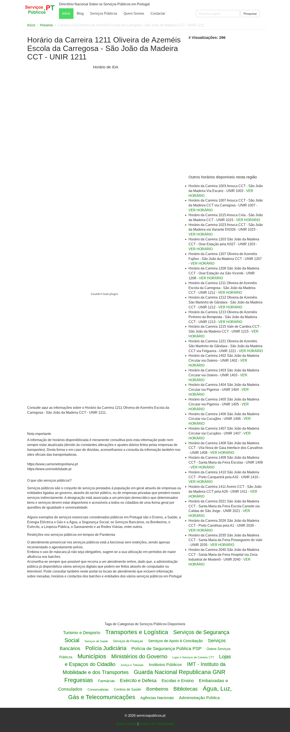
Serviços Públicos (103, 13)
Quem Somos (134, 13)
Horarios (46, 25)
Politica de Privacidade (156, 724)
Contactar (158, 13)
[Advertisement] (59, 131)
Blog (80, 13)
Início (66, 13)
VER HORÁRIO (201, 210)
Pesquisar (250, 13)
